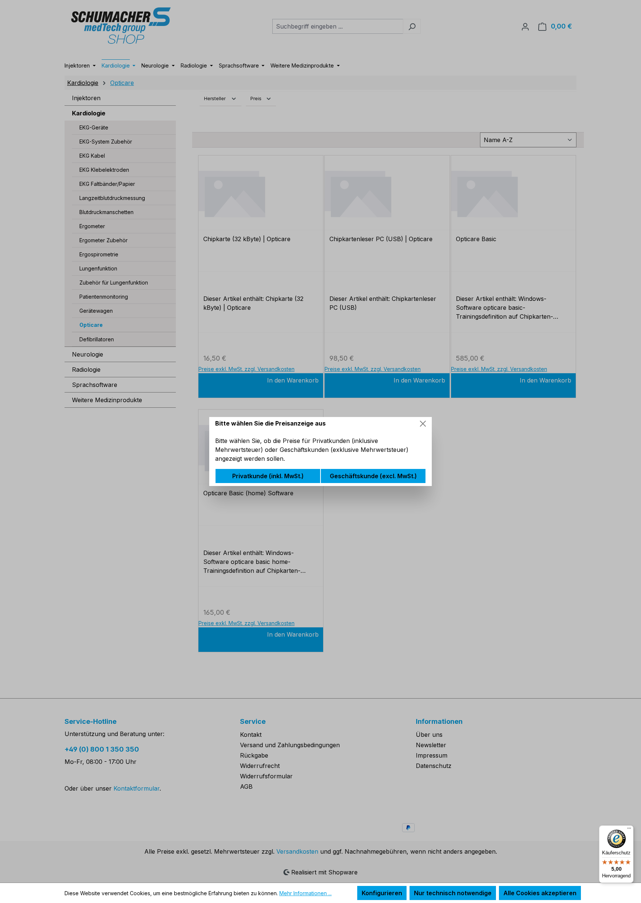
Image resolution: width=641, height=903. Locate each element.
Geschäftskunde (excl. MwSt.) (373, 476)
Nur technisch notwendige (453, 893)
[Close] (423, 424)
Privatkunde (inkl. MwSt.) (268, 476)
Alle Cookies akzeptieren (539, 893)
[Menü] (629, 829)
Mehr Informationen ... (305, 893)
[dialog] (320, 451)
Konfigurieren (382, 893)
